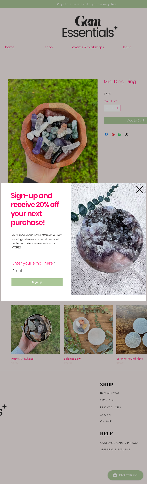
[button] (139, 189)
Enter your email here (32, 263)
